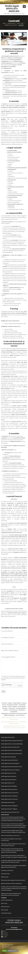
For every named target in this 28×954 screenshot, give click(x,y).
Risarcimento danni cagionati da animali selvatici (13, 880)
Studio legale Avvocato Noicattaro (9, 760)
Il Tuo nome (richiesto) (7, 631)
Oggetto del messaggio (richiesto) (10, 650)
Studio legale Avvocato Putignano (9, 796)
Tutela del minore (5, 873)
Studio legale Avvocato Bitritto (8, 779)
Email (4, 931)
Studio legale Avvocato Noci (8, 802)
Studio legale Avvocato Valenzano (9, 799)
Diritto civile (4, 903)
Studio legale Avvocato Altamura (9, 789)
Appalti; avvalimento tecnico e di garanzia (11, 883)
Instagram (5, 934)
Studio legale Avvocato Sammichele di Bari (11, 753)
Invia (3, 691)
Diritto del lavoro (5, 906)
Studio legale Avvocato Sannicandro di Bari (11, 750)
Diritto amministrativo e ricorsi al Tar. (10, 835)
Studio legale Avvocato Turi (7, 783)
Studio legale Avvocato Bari (8, 737)
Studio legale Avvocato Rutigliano (9, 805)
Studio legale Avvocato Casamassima (10, 763)
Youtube (5, 936)
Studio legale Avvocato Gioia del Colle (10, 747)
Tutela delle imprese (6, 913)
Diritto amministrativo (6, 900)
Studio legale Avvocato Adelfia (8, 757)
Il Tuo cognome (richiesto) (8, 637)
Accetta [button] (4, 950)
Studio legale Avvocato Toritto (8, 773)
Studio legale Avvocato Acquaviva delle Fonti (12, 740)
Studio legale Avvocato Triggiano (9, 809)
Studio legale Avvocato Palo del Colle (10, 812)
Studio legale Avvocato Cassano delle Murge (12, 744)
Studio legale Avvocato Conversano (9, 792)
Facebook (5, 933)
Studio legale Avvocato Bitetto (8, 776)
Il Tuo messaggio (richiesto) (8, 657)
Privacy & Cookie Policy (12, 950)
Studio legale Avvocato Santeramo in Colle (11, 766)
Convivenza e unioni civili (7, 870)
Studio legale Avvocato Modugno (9, 786)
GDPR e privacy (4, 877)
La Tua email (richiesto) (7, 644)
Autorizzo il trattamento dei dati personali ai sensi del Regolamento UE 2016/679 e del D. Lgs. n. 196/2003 (13, 677)
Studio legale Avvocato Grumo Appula (10, 770)
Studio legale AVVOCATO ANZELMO (12, 8)
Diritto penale (4, 910)
